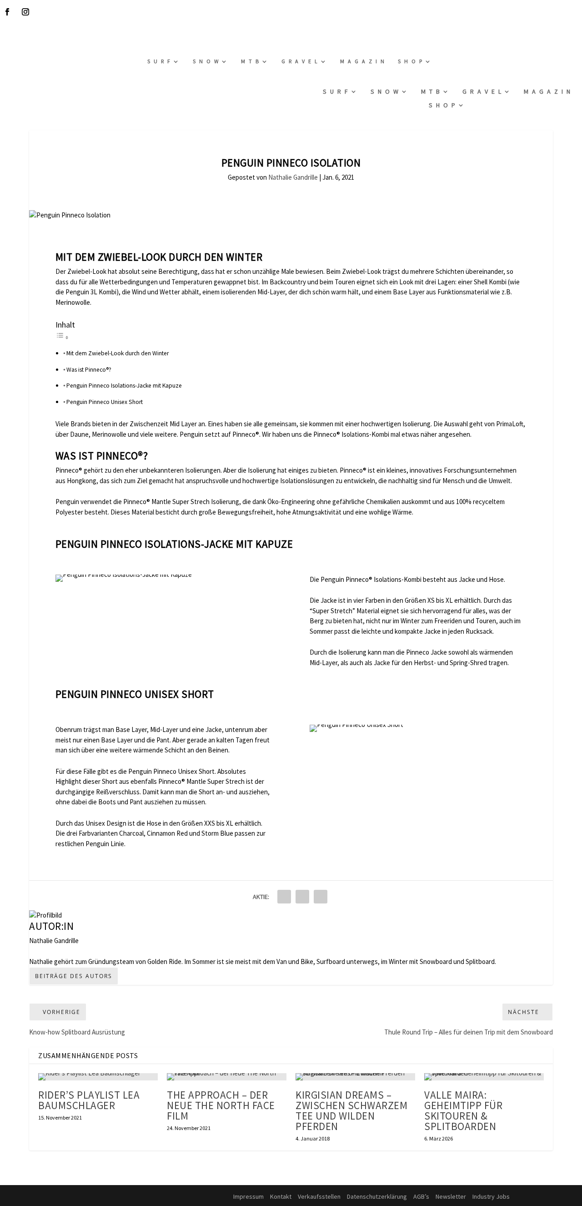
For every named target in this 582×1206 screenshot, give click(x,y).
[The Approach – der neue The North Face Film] (226, 1076)
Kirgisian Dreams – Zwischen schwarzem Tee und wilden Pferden (351, 1110)
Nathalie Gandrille (293, 177)
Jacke (328, 600)
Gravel (301, 61)
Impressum (248, 1196)
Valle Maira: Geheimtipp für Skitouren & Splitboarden (463, 1110)
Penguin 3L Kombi (90, 292)
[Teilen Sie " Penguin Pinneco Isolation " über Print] (320, 897)
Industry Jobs (491, 1196)
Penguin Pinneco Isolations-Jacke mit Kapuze (124, 385)
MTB (251, 61)
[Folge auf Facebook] (7, 12)
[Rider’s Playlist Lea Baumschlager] (98, 1076)
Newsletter (451, 1196)
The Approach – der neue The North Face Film (221, 1105)
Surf (160, 61)
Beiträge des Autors (73, 976)
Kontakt (280, 1196)
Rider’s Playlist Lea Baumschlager (89, 1100)
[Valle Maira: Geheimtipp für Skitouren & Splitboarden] (484, 1076)
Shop (412, 61)
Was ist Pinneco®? (88, 369)
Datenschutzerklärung (377, 1196)
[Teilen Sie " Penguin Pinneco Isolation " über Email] (302, 897)
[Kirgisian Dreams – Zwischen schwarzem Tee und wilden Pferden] (355, 1076)
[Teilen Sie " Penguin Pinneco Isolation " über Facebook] (284, 897)
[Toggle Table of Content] (62, 337)
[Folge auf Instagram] (25, 12)
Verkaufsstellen (319, 1196)
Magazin (364, 61)
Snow (207, 61)
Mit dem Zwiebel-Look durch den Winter (117, 353)
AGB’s (421, 1196)
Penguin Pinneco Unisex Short (104, 402)
